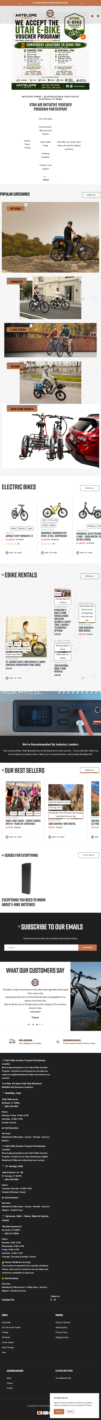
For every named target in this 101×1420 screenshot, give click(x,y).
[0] (90, 18)
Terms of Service (63, 1253)
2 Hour (18, 574)
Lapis (30, 459)
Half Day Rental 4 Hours (59, 733)
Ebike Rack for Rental (63, 587)
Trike (4, 1283)
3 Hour (26, 574)
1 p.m (21, 744)
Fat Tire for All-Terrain (11, 1258)
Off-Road (6, 1268)
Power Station (8, 1273)
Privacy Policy (62, 1263)
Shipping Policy (62, 1268)
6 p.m (37, 744)
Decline (70, 1411)
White (13, 459)
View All (89, 419)
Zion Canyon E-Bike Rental (86, 560)
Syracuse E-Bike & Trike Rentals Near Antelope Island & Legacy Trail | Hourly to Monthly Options (62, 551)
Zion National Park (63, 1309)
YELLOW (53, 451)
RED (44, 451)
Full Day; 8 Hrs (55, 738)
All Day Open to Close (62, 578)
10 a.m (13, 744)
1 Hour (9, 574)
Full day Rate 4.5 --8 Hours (63, 532)
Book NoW (50, 105)
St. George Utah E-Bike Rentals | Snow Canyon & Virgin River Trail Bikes (25, 594)
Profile (10, 1319)
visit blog (88, 786)
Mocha (22, 459)
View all (91, 126)
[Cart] (96, 18)
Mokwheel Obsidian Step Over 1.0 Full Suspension (54, 465)
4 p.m (29, 744)
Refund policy (61, 1258)
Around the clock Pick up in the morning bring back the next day (87, 544)
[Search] (10, 18)
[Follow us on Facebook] (51, 1230)
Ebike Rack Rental (14, 585)
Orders (10, 1314)
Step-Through (8, 1278)
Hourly (58, 524)
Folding (5, 1263)
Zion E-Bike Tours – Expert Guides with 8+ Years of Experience (23, 753)
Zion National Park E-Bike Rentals (61, 599)
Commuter (6, 1253)
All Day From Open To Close (19, 580)
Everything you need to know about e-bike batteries (23, 833)
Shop (9, 1309)
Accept (59, 1411)
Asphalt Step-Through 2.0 (19, 466)
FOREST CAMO (48, 456)
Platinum (91, 457)
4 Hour (66, 571)
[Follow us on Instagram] (55, 1230)
